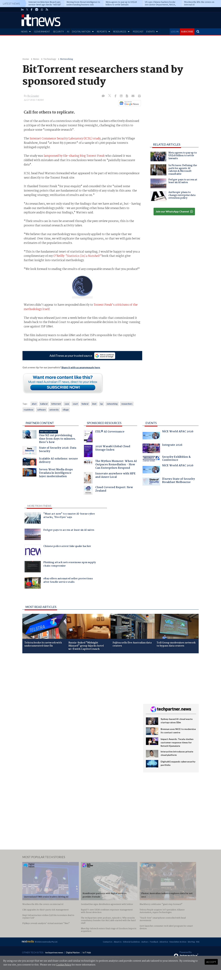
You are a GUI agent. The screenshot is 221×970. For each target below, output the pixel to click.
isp (101, 404)
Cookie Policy (63, 965)
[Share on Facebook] (115, 96)
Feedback (154, 942)
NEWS (24, 31)
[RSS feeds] (46, 9)
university (54, 409)
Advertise (164, 942)
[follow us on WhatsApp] (42, 9)
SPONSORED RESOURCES (104, 423)
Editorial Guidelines (131, 942)
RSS (197, 942)
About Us (118, 942)
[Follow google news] (129, 103)
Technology (49, 59)
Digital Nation (73, 952)
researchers (126, 404)
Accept (211, 961)
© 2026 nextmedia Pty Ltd (46, 942)
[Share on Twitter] (110, 96)
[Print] (139, 96)
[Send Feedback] (127, 96)
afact (34, 404)
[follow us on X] (27, 9)
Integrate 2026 (172, 445)
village (66, 409)
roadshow (28, 409)
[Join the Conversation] (103, 96)
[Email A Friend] (133, 96)
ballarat (44, 404)
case (67, 404)
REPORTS (102, 31)
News (36, 59)
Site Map (191, 942)
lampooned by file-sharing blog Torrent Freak (74, 156)
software (41, 409)
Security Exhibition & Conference (176, 458)
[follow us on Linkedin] (22, 9)
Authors (145, 942)
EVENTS (150, 31)
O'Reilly (77, 256)
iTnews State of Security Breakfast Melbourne (178, 480)
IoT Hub (87, 952)
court (75, 404)
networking (112, 404)
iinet (94, 404)
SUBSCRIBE (187, 31)
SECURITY (58, 31)
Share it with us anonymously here (80, 367)
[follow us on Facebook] (31, 9)
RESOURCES (119, 31)
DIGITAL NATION (81, 31)
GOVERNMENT (42, 31)
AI (68, 31)
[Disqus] (80, 698)
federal (85, 404)
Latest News (11, 3)
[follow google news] (37, 9)
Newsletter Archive (177, 942)
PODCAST (138, 31)
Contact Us (107, 942)
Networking (66, 59)
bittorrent (56, 404)
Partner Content (40, 423)
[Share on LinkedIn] (121, 96)
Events (151, 423)
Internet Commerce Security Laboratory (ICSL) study (65, 138)
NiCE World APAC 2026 (177, 432)
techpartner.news (54, 952)
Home (25, 59)
